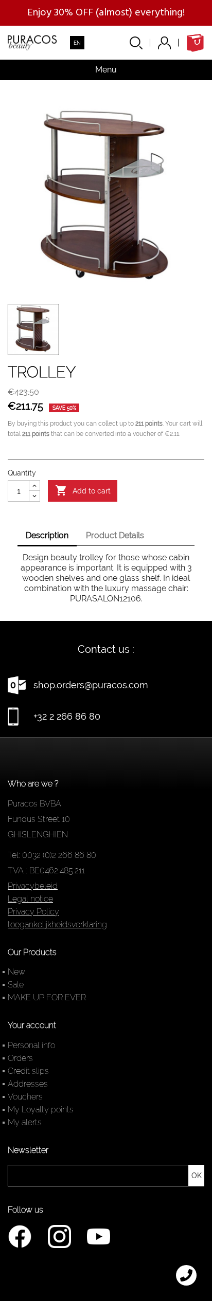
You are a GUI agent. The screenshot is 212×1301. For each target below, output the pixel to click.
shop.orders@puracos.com (90, 685)
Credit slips (28, 1071)
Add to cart (83, 490)
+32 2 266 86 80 (66, 716)
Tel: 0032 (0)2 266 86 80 (52, 855)
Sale (16, 985)
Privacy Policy (33, 912)
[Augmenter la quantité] (34, 485)
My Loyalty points (41, 1109)
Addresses (28, 1084)
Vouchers (25, 1097)
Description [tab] (47, 535)
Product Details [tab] (115, 535)
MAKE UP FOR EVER (47, 997)
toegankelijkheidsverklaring (57, 924)
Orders (20, 1058)
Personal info (31, 1045)
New (16, 972)
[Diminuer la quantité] (34, 496)
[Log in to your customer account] (172, 42)
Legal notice (30, 899)
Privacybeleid (33, 886)
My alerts (25, 1122)
